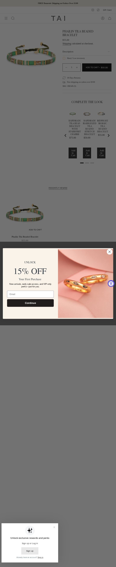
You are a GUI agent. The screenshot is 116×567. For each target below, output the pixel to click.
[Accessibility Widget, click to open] (111, 283)
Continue (30, 303)
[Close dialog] (109, 251)
